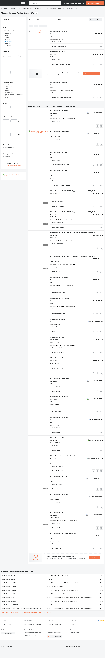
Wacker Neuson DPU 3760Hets (59, 298)
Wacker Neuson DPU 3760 (58, 476)
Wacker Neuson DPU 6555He (59, 494)
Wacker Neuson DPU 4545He (59, 396)
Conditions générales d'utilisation (32, 624)
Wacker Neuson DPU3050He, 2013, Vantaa (63, 533)
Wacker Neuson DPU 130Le (58, 512)
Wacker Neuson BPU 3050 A (59, 31)
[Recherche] (30, 3)
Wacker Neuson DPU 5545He (59, 277)
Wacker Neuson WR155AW (58, 319)
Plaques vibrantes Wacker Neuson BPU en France (40, 612)
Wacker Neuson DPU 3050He (59, 110)
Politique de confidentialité (31, 627)
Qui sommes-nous (6, 624)
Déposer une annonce (91, 73)
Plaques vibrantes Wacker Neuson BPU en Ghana (14, 612)
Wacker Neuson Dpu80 (57, 337)
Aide (2, 627)
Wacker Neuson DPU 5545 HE (59, 152)
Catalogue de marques (30, 635)
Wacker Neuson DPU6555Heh (59, 131)
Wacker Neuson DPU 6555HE (59, 417)
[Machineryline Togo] (9, 3)
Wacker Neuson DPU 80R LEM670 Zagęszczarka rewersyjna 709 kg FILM (72, 191)
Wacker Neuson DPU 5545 (58, 170)
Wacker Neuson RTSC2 (57, 438)
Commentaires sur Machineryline (32, 632)
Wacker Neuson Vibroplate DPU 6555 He (62, 456)
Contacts (3, 629)
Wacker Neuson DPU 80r (58, 358)
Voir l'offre (94, 558)
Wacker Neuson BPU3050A (58, 51)
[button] (97, 46)
